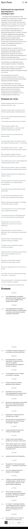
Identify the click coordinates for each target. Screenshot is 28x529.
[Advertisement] (14, 330)
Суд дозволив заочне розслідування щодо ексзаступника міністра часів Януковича (13, 216)
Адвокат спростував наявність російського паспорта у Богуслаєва (16, 439)
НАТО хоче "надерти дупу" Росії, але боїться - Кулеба (14, 268)
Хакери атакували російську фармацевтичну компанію (14, 383)
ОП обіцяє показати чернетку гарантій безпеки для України (12, 246)
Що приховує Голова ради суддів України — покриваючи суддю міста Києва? (16, 465)
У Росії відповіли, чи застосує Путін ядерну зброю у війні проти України (13, 209)
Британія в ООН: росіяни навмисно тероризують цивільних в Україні (11, 261)
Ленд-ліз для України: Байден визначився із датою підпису (13, 117)
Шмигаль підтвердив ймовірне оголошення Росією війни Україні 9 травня (13, 203)
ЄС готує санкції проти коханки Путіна (13, 285)
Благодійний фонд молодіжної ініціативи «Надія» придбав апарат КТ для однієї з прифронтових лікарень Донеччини (16, 299)
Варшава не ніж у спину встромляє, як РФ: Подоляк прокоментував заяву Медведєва (13, 111)
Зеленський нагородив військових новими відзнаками (13, 190)
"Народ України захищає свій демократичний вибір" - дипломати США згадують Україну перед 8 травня (12, 127)
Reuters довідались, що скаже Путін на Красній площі (12, 135)
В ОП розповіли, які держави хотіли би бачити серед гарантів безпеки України (12, 196)
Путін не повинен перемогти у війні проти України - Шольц (13, 175)
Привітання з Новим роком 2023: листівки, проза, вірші (15, 415)
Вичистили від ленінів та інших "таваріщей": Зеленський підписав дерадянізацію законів (13, 168)
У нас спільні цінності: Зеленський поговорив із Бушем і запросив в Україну (14, 281)
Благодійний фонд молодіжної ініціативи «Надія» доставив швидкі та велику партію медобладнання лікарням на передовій (16, 311)
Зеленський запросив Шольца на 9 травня (14, 121)
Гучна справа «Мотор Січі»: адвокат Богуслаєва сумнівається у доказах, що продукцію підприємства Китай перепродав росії (16, 446)
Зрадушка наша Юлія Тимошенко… (16, 456)
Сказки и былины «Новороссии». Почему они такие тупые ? (15, 430)
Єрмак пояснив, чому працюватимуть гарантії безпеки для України (11, 239)
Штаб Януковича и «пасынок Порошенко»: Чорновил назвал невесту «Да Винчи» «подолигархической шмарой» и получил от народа (15, 363)
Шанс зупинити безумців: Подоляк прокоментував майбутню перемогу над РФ (13, 155)
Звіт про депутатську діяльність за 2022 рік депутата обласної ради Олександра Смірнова (16, 421)
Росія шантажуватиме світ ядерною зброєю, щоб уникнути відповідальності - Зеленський (14, 142)
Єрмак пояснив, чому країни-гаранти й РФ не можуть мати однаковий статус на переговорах (14, 253)
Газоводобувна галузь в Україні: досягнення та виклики (15, 374)
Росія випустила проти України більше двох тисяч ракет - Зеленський (13, 274)
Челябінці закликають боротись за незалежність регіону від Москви (15, 351)
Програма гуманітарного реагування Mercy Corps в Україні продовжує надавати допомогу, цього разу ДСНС (16, 405)
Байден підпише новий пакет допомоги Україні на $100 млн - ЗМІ (12, 104)
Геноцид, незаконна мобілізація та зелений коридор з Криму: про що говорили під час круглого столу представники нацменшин (15, 482)
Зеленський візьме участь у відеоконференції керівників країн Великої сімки (14, 161)
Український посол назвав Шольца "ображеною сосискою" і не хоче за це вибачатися (11, 223)
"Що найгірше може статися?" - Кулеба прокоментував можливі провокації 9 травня (14, 148)
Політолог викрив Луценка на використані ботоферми (14, 471)
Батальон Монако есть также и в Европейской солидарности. (15, 518)
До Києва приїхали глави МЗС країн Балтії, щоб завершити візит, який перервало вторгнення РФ (13, 182)
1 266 (18, 522)
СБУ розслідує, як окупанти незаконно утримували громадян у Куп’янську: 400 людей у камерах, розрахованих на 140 (16, 494)
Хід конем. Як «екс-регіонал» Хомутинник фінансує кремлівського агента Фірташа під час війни (16, 393)
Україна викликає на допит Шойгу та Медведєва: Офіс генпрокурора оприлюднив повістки (13, 232)
